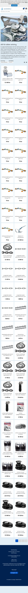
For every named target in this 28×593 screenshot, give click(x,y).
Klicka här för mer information (17, 3)
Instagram (13, 572)
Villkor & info (14, 559)
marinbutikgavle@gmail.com (14, 556)
